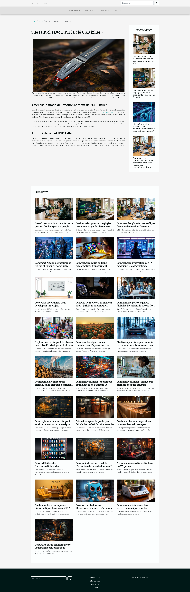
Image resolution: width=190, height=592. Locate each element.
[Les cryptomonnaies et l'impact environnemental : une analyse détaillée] (54, 406)
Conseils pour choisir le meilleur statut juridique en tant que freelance (94, 305)
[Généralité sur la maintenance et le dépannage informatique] (54, 530)
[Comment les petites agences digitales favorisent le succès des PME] (136, 288)
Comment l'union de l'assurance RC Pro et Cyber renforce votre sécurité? (53, 266)
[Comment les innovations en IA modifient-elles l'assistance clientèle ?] (136, 248)
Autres (118, 10)
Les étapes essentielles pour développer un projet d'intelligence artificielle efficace (53, 305)
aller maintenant (107, 112)
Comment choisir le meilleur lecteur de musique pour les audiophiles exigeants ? (133, 508)
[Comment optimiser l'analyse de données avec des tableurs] (136, 367)
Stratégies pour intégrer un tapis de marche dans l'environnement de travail (135, 345)
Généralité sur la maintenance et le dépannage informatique (53, 546)
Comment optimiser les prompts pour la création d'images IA (94, 383)
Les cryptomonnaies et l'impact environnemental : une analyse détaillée (52, 424)
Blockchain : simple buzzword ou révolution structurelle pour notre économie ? (144, 127)
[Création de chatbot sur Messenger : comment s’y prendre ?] (95, 490)
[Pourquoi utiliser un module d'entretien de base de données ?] (95, 448)
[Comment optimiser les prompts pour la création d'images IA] (95, 367)
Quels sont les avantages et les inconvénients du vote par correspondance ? (134, 424)
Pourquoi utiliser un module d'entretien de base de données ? (94, 464)
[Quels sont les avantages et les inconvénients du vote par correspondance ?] (136, 406)
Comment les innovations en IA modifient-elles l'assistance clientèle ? (134, 266)
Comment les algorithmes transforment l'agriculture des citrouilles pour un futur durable (94, 345)
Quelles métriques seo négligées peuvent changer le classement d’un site (144, 93)
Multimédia (90, 10)
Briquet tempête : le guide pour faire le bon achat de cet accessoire (95, 423)
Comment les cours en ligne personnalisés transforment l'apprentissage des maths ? (91, 266)
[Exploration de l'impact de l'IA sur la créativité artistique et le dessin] (54, 327)
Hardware (105, 10)
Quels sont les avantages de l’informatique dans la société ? (52, 507)
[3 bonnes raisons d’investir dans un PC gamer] (136, 448)
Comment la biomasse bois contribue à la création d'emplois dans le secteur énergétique (53, 384)
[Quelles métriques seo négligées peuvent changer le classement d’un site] (144, 78)
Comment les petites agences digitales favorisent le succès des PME (135, 305)
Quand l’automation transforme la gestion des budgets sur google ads (143, 59)
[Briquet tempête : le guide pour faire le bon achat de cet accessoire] (95, 406)
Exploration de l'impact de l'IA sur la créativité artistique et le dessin (54, 343)
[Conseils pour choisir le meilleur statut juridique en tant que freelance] (95, 288)
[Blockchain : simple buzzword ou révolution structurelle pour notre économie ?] (144, 112)
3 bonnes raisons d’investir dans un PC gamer (135, 464)
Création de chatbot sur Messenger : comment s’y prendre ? (94, 508)
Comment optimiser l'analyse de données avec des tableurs (135, 383)
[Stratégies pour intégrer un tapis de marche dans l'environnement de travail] (136, 327)
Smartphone (74, 10)
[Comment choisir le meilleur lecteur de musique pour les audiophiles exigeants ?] (136, 490)
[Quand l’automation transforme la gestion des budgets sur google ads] (144, 44)
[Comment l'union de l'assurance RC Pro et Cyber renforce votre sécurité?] (54, 248)
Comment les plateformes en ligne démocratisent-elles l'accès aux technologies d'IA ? (143, 162)
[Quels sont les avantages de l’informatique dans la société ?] (54, 490)
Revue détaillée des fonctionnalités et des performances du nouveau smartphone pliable (49, 467)
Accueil (33, 21)
